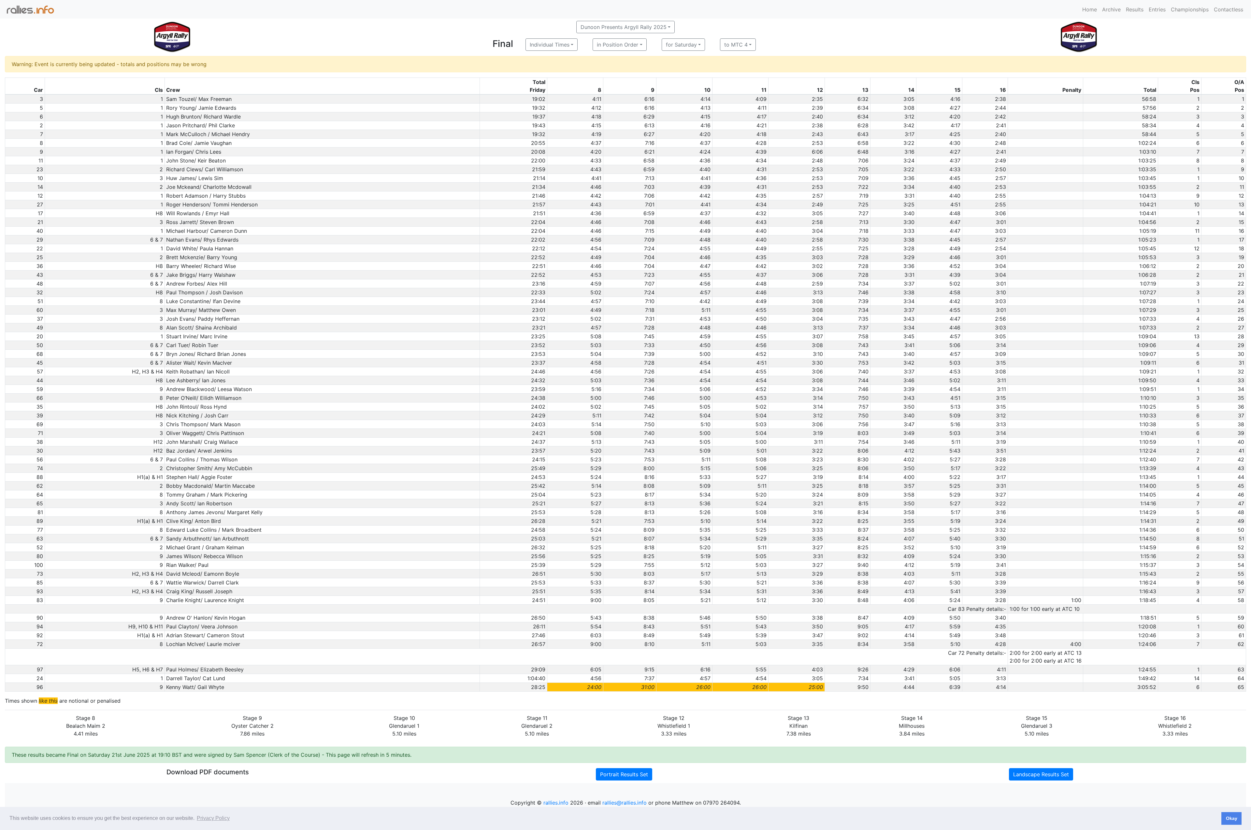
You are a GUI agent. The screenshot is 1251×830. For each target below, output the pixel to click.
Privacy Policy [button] (213, 818)
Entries (1157, 9)
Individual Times (549, 44)
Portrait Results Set (624, 774)
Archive (1111, 9)
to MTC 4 (736, 44)
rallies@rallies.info (624, 802)
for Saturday (681, 44)
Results (1134, 9)
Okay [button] (1231, 818)
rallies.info (555, 802)
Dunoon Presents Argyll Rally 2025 (624, 27)
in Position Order (617, 44)
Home (1089, 9)
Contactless (1228, 9)
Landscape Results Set (1041, 774)
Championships (1190, 9)
